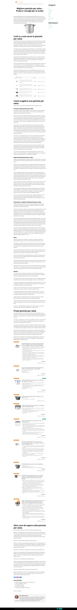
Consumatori (19, 590)
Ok (57, 608)
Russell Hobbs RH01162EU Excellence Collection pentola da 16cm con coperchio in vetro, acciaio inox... (25, 81)
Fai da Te (49, 11)
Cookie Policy (50, 26)
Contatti (49, 24)
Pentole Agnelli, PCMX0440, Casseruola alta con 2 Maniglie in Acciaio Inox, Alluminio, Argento (25, 96)
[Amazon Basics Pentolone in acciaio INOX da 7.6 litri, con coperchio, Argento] (17, 423)
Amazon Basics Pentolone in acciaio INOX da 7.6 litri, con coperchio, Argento (32, 421)
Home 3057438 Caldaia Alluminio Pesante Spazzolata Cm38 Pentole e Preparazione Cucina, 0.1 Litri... (25, 85)
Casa (49, 8)
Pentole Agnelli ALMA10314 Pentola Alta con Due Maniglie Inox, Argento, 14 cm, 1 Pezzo (32, 381)
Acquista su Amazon (42, 81)
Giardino (49, 13)
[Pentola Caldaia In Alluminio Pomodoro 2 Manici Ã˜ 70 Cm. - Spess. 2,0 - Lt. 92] (17, 92)
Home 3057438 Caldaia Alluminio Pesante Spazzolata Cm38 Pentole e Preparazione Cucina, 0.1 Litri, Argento (32, 368)
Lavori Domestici (51, 18)
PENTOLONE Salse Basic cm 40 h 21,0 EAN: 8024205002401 (32, 464)
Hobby (49, 16)
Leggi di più (60, 608)
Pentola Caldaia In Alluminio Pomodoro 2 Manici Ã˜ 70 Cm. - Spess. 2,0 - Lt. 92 (33, 397)
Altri (49, 6)
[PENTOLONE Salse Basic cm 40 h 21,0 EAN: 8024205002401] (17, 466)
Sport (49, 19)
